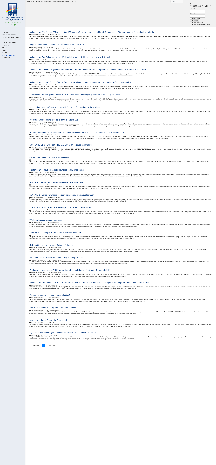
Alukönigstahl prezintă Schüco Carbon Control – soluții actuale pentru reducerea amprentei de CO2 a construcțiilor (80, 82)
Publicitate (51, 47)
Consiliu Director (37, 1)
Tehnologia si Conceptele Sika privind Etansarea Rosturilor (55, 232)
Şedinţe (54, 1)
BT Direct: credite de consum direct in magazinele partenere (56, 257)
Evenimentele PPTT (9, 35)
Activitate (5, 32)
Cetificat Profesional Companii (56, 185)
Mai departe (52, 345)
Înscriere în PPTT (66, 1)
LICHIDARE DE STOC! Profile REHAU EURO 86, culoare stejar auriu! (60, 145)
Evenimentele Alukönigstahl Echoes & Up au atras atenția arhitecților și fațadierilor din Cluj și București (74, 95)
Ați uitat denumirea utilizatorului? (203, 24)
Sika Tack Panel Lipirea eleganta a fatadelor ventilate (52, 307)
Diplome (5, 52)
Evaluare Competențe (10, 40)
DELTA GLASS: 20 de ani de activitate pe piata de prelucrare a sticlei (60, 207)
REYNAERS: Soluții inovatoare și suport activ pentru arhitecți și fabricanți (61, 195)
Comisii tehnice (47, 1)
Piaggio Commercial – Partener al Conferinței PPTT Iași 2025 (56, 45)
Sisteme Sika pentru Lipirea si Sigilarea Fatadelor (51, 245)
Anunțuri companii (8, 55)
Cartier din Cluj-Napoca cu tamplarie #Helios (49, 157)
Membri (59, 1)
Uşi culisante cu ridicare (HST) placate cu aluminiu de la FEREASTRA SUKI (63, 332)
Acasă (4, 30)
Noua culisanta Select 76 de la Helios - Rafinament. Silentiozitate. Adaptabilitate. (65, 107)
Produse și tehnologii (55, 34)
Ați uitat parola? (198, 22)
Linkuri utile (6, 57)
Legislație (6, 45)
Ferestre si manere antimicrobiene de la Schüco (50, 295)
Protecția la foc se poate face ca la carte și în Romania (53, 120)
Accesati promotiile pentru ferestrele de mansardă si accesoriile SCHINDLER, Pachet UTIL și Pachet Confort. (78, 132)
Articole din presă (9, 42)
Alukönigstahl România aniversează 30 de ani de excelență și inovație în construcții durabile (70, 57)
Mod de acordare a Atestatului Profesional (48, 320)
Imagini (4, 47)
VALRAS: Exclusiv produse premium (45, 220)
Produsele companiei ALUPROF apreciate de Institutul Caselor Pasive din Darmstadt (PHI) (69, 270)
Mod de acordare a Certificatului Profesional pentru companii (56, 182)
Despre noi (29, 1)
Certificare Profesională (11, 37)
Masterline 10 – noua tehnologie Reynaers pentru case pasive (56, 170)
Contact (74, 1)
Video (4, 50)
